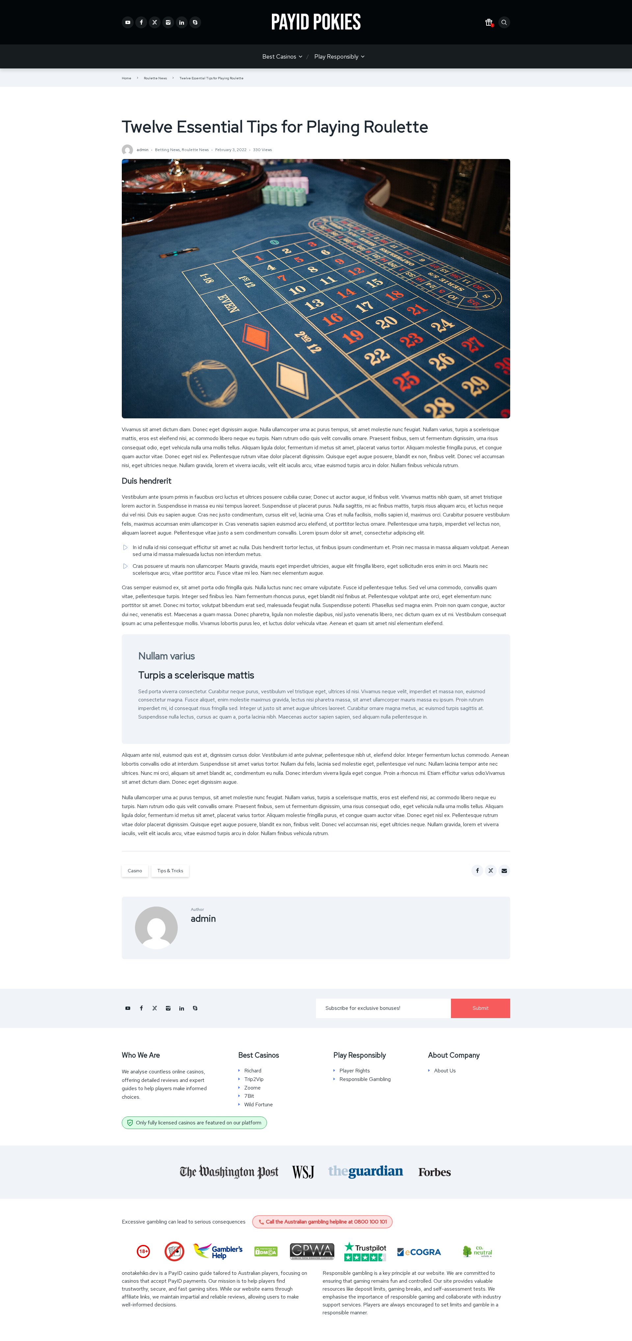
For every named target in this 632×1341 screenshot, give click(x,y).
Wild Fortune (258, 1104)
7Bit (249, 1096)
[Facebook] (141, 22)
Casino (135, 871)
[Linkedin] (182, 22)
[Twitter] (155, 22)
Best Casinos (279, 56)
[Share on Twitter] (491, 871)
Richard (252, 1070)
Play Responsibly (336, 56)
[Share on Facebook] (477, 871)
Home (126, 78)
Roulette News (155, 78)
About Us (445, 1070)
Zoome (252, 1088)
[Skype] (195, 22)
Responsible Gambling (365, 1079)
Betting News (167, 149)
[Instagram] (168, 22)
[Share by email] (504, 871)
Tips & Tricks (170, 871)
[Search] (504, 22)
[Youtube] (128, 22)
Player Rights (354, 1070)
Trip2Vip (254, 1079)
